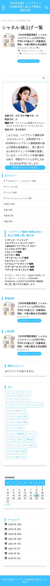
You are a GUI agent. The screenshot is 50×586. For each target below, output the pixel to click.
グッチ (25, 405)
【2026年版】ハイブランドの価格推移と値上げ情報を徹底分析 (25, 7)
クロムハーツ (12, 445)
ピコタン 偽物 (13, 254)
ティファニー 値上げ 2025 (17, 416)
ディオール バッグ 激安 (17, 257)
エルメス (24, 399)
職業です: (9, 123)
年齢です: (29, 115)
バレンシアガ (36, 405)
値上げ (20, 439)
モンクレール (12, 399)
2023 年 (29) (14, 539)
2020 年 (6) (14, 553)
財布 (9, 215)
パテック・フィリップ (16, 240)
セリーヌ (31, 434)
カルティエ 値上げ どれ (16, 457)
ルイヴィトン (24, 393)
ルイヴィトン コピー (16, 260)
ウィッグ (11, 186)
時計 (10, 204)
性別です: (9, 119)
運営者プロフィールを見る (25, 167)
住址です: (9, 129)
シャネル (10, 439)
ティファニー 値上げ (15, 428)
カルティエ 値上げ (28, 445)
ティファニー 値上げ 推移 (17, 422)
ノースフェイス (13, 405)
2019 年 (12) (14, 558)
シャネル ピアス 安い (17, 249)
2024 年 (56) (14, 534)
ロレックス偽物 (14, 251)
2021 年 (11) (14, 548)
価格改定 (29, 439)
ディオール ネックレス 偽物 (21, 266)
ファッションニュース (18, 198)
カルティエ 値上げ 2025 (16, 451)
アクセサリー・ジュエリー (20, 181)
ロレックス (11, 393)
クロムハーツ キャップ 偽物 (20, 263)
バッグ (11, 192)
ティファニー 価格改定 (16, 434)
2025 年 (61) (14, 529)
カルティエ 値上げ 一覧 (16, 411)
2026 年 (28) (14, 524)
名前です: (9, 115)
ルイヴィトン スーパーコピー (21, 243)
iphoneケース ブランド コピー (21, 246)
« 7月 (7, 504)
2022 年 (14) (14, 543)
